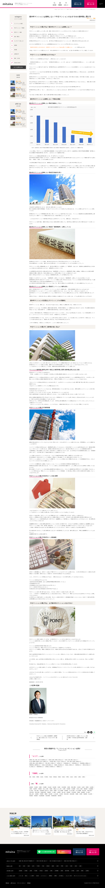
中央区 (50, 776)
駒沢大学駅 (66, 793)
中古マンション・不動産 (65, 9)
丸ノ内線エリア (32, 766)
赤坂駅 (51, 788)
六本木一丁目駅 (79, 788)
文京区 (71, 776)
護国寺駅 (59, 795)
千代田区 (46, 776)
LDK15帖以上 (61, 875)
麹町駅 (46, 793)
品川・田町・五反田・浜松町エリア (74, 761)
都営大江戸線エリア (86, 764)
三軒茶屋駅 (64, 787)
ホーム (56, 9)
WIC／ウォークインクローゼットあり (80, 875)
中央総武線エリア (67, 763)
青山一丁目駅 (45, 788)
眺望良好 (50, 875)
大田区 (75, 776)
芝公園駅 (73, 788)
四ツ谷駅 (90, 793)
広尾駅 (68, 787)
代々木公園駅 (78, 790)
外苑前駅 (68, 788)
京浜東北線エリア (75, 763)
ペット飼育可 (32, 875)
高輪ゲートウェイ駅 (57, 788)
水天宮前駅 (74, 792)
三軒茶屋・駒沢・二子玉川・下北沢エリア (58, 761)
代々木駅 (31, 790)
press (59, 9)
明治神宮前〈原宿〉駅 (44, 790)
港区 (30, 776)
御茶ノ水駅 (31, 793)
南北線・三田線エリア (69, 764)
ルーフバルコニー (44, 875)
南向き (26, 875)
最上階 (37, 875)
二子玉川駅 (56, 793)
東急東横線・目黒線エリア (85, 763)
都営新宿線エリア (40, 766)
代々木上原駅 (71, 790)
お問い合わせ (13, 883)
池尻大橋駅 (72, 793)
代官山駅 (49, 787)
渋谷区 (33, 776)
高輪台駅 (85, 788)
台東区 (83, 776)
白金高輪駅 (91, 788)
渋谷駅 (59, 787)
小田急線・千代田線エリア (50, 766)
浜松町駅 (35, 788)
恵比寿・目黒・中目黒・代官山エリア (56, 759)
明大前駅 (50, 793)
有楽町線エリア (78, 764)
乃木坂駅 (36, 787)
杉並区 (63, 776)
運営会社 (7, 883)
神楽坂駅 (31, 795)
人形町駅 (58, 792)
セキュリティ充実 (69, 875)
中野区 (67, 776)
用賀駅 (77, 793)
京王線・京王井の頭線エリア (47, 764)
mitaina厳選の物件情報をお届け (48, 851)
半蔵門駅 (41, 793)
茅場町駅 (49, 792)
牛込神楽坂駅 (41, 795)
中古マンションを (77, 3)
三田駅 (64, 788)
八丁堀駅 (54, 792)
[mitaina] (10, 852)
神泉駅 (55, 790)
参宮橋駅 (66, 790)
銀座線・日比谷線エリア (59, 764)
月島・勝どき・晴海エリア (50, 763)
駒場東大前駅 (43, 792)
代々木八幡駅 (60, 790)
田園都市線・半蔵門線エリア (34, 764)
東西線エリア (59, 766)
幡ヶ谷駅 (84, 790)
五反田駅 (91, 787)
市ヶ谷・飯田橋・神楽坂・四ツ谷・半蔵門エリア (38, 761)
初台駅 (51, 790)
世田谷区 (55, 776)
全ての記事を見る (18, 67)
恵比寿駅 (54, 787)
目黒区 (37, 776)
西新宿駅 (36, 795)
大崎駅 (30, 788)
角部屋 (55, 875)
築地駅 (78, 792)
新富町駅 (68, 792)
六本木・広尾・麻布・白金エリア (71, 759)
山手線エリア (59, 763)
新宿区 (59, 776)
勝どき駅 (63, 792)
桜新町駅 (85, 793)
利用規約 (29, 883)
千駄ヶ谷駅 (36, 790)
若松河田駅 (48, 795)
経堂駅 (81, 793)
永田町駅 (36, 793)
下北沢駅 (61, 793)
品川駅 (83, 787)
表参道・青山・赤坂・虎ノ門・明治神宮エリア (38, 759)
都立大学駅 (37, 792)
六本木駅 (78, 787)
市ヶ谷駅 (88, 792)
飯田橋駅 (83, 792)
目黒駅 (40, 787)
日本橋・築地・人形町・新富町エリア (36, 763)
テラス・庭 (21, 875)
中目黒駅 (44, 787)
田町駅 (87, 787)
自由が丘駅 (89, 790)
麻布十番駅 (73, 787)
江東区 (79, 776)
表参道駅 (31, 787)
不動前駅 (40, 788)
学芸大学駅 (31, 792)
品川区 (41, 776)
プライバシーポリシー (21, 883)
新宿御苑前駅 (53, 795)
